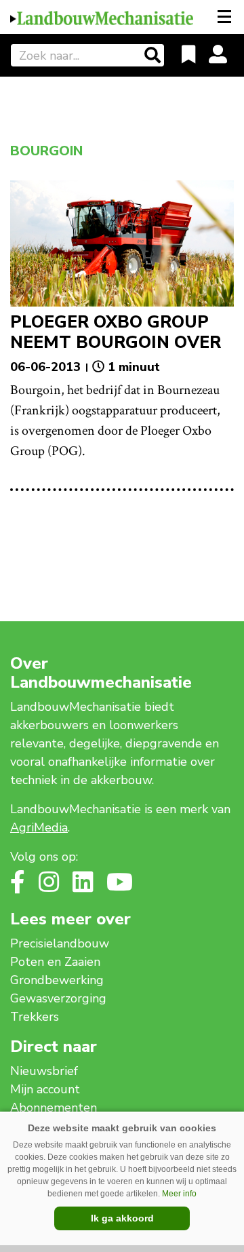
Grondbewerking (57, 980)
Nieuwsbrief (44, 1071)
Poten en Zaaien (55, 962)
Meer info (179, 1193)
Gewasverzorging (58, 998)
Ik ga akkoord (122, 1218)
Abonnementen (53, 1107)
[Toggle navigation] (226, 17)
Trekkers (34, 1017)
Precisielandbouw (59, 943)
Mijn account (45, 1089)
